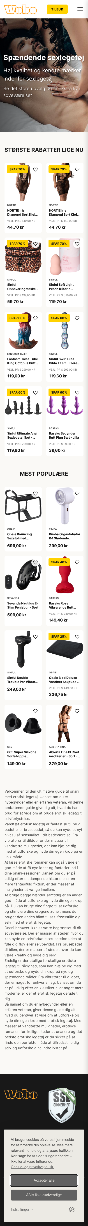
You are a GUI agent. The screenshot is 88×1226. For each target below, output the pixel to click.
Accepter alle (44, 1180)
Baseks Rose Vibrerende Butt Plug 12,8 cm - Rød (63, 607)
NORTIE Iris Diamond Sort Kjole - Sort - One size (22, 214)
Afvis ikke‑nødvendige (44, 1195)
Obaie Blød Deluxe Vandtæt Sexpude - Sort (64, 682)
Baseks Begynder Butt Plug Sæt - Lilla (64, 435)
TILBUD (57, 9)
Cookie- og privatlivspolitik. (32, 1166)
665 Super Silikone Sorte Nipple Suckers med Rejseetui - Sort (21, 758)
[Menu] (80, 9)
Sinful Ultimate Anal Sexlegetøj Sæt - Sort (22, 437)
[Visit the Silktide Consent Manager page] (71, 1209)
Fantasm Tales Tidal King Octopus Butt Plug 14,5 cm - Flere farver (22, 365)
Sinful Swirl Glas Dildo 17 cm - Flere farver (63, 363)
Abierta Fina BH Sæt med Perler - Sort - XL (64, 756)
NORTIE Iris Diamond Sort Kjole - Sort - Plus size (64, 214)
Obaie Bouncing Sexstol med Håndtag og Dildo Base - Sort (20, 540)
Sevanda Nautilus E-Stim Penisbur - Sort (22, 605)
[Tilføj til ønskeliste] (35, 169)
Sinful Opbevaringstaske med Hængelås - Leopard (21, 291)
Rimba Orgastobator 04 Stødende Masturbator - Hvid (64, 538)
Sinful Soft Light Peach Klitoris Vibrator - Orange (62, 289)
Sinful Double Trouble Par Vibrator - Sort (23, 682)
